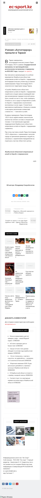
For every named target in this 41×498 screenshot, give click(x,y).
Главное (14, 39)
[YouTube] (17, 484)
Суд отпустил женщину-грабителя (30, 273)
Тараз (28, 201)
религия (24, 201)
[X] (22, 195)
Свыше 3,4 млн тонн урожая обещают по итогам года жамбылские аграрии (20, 351)
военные (19, 201)
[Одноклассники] (16, 195)
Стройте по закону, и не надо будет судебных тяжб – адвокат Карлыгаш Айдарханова (16, 222)
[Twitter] (10, 484)
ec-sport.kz (28, 71)
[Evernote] (24, 195)
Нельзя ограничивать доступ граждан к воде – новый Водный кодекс (18, 338)
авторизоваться (10, 324)
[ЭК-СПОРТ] (20, 5)
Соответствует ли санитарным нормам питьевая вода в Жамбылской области (20, 380)
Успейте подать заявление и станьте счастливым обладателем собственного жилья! (9, 252)
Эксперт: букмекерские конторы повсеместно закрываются (30, 249)
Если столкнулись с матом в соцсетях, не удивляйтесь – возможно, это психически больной (20, 358)
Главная (8, 39)
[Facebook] (7, 484)
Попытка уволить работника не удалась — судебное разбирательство (20, 252)
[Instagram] (13, 484)
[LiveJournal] (27, 195)
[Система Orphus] (13, 392)
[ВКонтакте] (14, 195)
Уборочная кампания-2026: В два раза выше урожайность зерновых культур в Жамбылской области (20, 366)
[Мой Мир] (19, 195)
